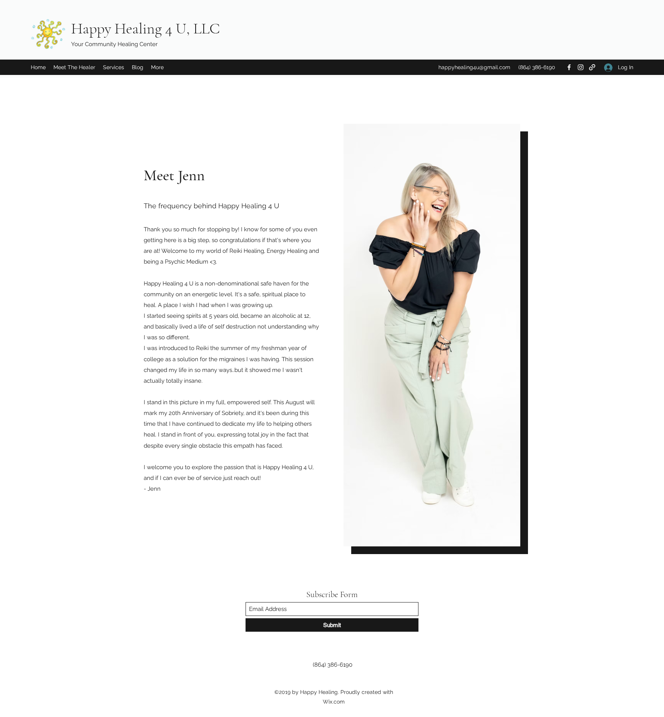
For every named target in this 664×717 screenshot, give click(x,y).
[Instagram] (580, 67)
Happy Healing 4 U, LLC (145, 28)
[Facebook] (569, 67)
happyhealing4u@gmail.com (474, 67)
